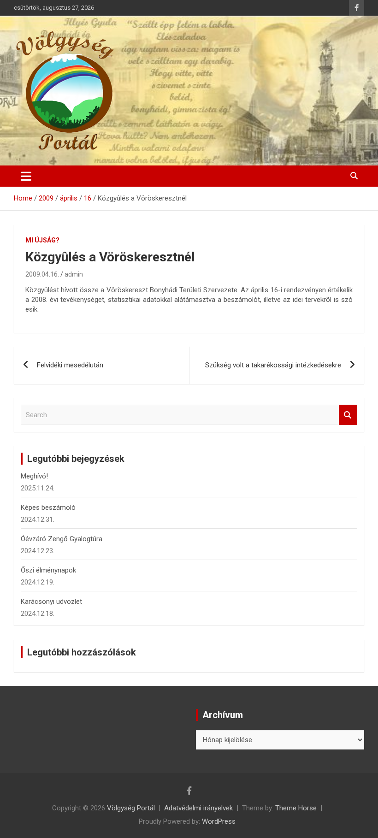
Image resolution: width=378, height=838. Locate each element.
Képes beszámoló (48, 507)
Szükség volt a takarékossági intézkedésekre (273, 365)
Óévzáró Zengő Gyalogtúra (61, 539)
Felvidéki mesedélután (70, 365)
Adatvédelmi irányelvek (198, 808)
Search (348, 415)
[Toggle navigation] (26, 176)
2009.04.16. (42, 274)
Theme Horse (296, 808)
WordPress (219, 821)
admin (74, 274)
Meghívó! (34, 476)
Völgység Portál (131, 808)
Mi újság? (42, 240)
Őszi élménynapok (48, 570)
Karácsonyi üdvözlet (51, 601)
